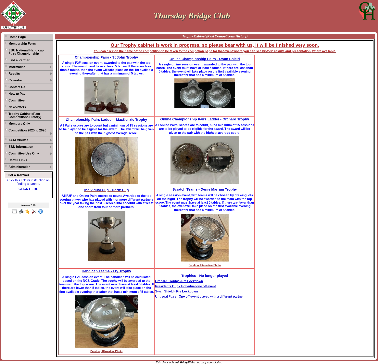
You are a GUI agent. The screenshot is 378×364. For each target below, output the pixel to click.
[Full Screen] (15, 211)
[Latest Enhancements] (28, 211)
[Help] (41, 211)
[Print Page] (22, 211)
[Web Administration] (35, 211)
